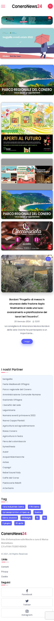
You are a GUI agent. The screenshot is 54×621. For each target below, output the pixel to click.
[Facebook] (27, 592)
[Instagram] (27, 612)
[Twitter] (27, 602)
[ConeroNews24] (27, 6)
